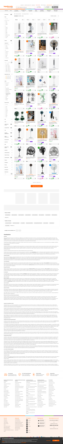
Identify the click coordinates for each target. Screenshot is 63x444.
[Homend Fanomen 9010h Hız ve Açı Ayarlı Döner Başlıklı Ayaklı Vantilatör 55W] (42, 133)
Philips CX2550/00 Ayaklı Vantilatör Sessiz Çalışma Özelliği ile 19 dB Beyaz (53, 86)
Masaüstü (7, 48)
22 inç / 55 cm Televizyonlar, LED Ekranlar (31, 403)
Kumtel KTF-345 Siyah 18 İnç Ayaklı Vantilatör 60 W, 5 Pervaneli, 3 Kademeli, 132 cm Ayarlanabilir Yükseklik (30, 33)
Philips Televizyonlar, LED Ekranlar (41, 391)
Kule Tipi (7, 47)
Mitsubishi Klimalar (17, 392)
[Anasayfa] (14, 13)
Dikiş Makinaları (39, 400)
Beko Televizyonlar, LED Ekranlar (41, 404)
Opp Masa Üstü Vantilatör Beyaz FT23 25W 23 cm (42, 69)
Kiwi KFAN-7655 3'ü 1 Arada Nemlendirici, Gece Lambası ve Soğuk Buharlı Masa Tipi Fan (19, 104)
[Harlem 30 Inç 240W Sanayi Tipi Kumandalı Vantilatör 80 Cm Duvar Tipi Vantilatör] (31, 80)
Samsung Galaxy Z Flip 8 (52, 403)
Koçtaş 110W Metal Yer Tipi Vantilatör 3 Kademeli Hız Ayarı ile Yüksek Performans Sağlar (53, 157)
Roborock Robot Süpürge (18, 382)
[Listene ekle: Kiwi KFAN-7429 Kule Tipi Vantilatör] (58, 23)
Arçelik (7, 27)
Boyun (6, 55)
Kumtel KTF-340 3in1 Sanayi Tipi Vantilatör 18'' (30, 104)
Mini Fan (7, 52)
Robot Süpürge (5, 387)
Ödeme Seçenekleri (17, 427)
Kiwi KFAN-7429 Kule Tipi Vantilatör (53, 33)
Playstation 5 (50, 394)
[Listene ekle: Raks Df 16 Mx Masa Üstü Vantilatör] (58, 164)
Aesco (6, 37)
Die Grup (7, 36)
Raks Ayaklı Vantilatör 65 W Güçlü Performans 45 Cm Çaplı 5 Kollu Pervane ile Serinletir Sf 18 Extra (19, 157)
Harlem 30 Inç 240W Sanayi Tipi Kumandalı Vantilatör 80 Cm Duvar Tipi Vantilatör (30, 86)
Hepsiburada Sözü (51, 381)
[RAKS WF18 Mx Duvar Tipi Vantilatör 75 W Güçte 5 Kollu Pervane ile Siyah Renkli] (42, 151)
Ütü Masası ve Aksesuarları (40, 382)
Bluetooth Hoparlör (6, 391)
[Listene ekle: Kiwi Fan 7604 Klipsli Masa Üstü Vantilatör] (46, 93)
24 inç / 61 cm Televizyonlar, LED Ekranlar (31, 398)
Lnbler (38, 383)
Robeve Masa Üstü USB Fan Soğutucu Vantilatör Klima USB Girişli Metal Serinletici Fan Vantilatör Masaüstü (31, 157)
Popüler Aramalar (51, 384)
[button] (11, 62)
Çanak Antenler (6, 400)
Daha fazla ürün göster (37, 186)
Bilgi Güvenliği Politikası (7, 427)
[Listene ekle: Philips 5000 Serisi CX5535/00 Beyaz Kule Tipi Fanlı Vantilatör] (58, 58)
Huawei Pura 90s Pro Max (52, 389)
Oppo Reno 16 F (51, 399)
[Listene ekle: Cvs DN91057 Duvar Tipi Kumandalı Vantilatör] (58, 40)
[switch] (11, 14)
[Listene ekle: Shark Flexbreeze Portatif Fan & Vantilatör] (35, 129)
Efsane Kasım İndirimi (51, 386)
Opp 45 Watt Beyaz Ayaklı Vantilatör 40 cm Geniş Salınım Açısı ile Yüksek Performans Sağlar (42, 33)
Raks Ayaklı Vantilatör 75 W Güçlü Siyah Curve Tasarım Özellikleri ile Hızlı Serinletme (42, 122)
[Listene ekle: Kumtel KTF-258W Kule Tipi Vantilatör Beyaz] (23, 23)
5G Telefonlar (50, 398)
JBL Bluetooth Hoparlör (18, 404)
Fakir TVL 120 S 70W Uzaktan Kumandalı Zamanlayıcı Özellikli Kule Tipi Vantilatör (19, 69)
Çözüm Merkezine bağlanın (54, 420)
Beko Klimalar (16, 390)
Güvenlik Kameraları (6, 386)
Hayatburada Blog (17, 419)
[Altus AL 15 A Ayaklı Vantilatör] (42, 169)
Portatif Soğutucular (6, 405)
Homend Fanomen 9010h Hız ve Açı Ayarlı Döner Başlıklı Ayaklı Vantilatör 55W (42, 140)
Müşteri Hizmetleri (6, 423)
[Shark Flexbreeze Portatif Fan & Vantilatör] (31, 133)
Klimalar (5, 382)
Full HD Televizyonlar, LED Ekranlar (30, 409)
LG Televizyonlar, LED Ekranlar (19, 391)
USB (6, 56)
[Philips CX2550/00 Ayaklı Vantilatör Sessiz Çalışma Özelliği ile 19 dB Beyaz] (54, 80)
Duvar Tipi (7, 51)
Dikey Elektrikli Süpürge (7, 404)
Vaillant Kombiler (17, 405)
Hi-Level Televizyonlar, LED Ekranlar (41, 387)
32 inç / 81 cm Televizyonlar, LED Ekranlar (31, 383)
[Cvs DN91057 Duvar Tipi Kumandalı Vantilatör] (54, 45)
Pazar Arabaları (6, 401)
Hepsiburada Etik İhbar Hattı (54, 428)
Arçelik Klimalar (17, 383)
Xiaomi (6, 24)
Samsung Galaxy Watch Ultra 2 (52, 404)
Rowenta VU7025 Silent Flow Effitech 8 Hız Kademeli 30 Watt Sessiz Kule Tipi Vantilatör (31, 69)
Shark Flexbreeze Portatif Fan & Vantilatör (30, 139)
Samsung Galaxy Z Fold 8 (52, 400)
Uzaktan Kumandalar (40, 401)
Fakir (6, 31)
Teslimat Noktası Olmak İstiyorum (19, 426)
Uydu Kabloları (39, 396)
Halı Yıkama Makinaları (6, 392)
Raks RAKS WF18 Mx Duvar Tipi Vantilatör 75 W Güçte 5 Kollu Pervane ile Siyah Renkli (42, 157)
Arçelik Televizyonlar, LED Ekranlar (19, 386)
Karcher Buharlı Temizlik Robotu (19, 399)
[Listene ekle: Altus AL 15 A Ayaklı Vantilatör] (46, 164)
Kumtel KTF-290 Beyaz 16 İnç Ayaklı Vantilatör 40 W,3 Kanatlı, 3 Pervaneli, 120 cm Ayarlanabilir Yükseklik (42, 86)
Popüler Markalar (51, 385)
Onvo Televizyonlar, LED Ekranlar (19, 396)
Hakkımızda (5, 419)
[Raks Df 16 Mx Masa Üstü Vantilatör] (54, 169)
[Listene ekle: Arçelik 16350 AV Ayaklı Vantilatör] (23, 129)
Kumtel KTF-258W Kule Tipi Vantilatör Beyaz (19, 33)
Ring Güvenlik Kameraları (40, 386)
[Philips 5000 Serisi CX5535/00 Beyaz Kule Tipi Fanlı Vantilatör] (54, 63)
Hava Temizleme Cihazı (40, 405)
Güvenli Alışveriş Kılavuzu (7, 428)
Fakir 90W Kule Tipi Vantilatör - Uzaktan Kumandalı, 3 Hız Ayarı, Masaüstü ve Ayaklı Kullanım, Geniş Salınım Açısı (53, 123)
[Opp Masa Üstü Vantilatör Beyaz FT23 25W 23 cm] (42, 63)
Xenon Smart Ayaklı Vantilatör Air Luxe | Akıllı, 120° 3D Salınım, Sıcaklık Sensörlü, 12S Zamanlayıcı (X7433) (31, 175)
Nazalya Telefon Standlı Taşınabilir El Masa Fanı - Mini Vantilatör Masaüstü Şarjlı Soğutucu (19, 86)
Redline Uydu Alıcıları (40, 395)
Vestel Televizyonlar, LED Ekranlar (19, 387)
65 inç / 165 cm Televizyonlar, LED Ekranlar (31, 386)
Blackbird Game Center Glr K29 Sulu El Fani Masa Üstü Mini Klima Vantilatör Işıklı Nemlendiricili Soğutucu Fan (31, 122)
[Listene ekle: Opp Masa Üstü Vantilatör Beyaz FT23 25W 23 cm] (46, 58)
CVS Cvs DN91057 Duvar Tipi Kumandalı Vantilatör (53, 51)
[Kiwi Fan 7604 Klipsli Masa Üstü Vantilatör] (42, 98)
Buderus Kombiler (17, 401)
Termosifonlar (5, 396)
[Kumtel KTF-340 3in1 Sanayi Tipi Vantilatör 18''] (31, 98)
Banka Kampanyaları (17, 428)
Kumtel (7, 28)
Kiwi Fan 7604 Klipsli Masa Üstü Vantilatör (42, 104)
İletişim (5, 431)
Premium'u (9, 7)
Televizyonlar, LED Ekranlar (7, 383)
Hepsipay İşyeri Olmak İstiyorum (19, 422)
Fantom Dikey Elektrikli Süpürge (19, 400)
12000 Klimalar (28, 382)
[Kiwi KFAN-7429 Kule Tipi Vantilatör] (54, 28)
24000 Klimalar (28, 393)
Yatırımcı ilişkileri (6, 422)
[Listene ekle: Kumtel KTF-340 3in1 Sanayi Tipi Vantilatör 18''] (35, 93)
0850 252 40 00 (54, 425)
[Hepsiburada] (8, 6)
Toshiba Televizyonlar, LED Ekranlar (41, 392)
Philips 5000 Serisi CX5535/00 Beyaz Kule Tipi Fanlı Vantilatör (54, 69)
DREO (6, 32)
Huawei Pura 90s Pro (51, 390)
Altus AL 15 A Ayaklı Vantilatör (41, 174)
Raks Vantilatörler (39, 390)
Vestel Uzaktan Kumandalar (40, 399)
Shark (6, 33)
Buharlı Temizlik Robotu (7, 395)
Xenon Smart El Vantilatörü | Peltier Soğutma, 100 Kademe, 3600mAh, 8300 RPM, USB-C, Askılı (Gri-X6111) (53, 104)
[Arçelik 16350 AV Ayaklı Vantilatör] (19, 133)
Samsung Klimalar (17, 395)
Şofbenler (5, 399)
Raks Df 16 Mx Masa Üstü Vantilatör (53, 174)
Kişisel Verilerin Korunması (7, 426)
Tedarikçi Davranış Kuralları (18, 423)
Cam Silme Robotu (6, 390)
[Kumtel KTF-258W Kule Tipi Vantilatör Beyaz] (19, 28)
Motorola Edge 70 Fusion (52, 395)
